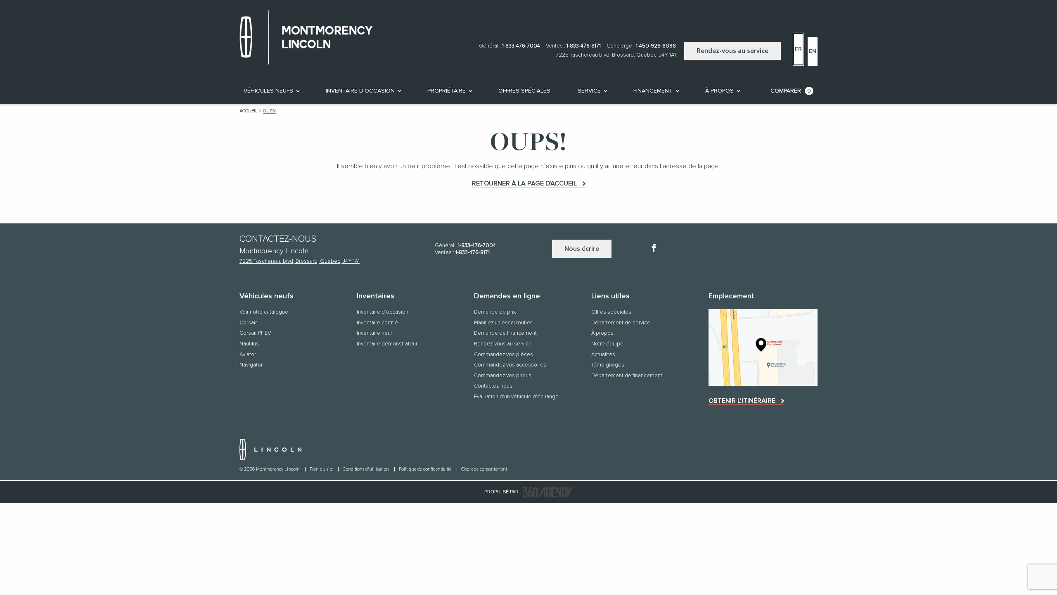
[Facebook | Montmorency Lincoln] (654, 249)
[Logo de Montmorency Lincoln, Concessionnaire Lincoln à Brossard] (310, 39)
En (812, 51)
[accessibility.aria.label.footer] (548, 492)
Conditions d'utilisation (366, 469)
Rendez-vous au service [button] (732, 51)
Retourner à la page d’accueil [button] (524, 183)
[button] (268, 91)
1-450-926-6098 (656, 46)
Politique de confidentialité (426, 469)
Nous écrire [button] (581, 248)
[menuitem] (271, 91)
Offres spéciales (524, 91)
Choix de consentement (484, 469)
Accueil (248, 111)
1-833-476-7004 (521, 46)
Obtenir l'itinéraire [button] (742, 400)
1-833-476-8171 (583, 46)
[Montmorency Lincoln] (763, 347)
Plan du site (322, 469)
